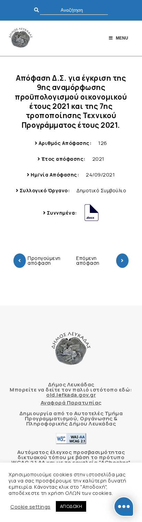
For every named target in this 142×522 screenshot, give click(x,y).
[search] (74, 10)
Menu (122, 38)
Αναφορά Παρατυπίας (71, 402)
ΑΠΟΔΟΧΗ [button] (71, 506)
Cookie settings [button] (30, 506)
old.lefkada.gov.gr (71, 394)
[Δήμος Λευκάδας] (20, 38)
